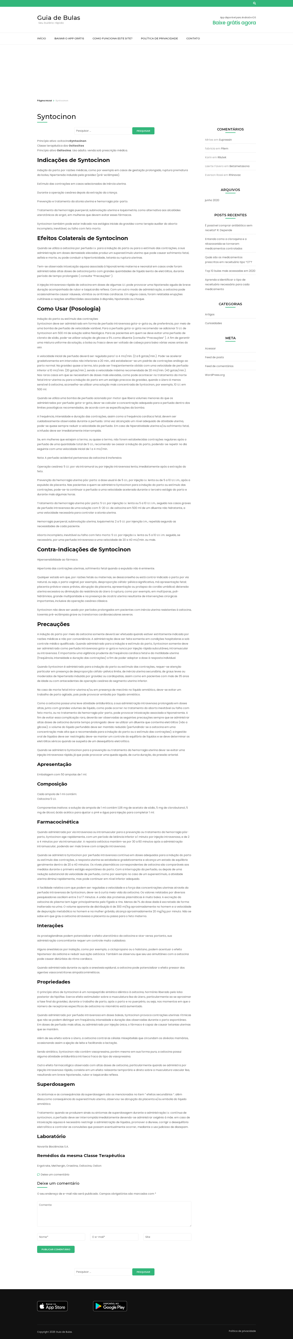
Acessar (210, 348)
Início (41, 38)
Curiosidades (213, 323)
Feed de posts (214, 357)
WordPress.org (215, 375)
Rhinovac (235, 175)
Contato (193, 38)
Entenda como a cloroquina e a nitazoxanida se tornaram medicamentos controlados (226, 243)
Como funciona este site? (112, 38)
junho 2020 (212, 200)
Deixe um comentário (55, 1174)
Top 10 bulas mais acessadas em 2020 (230, 271)
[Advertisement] (146, 70)
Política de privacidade (159, 38)
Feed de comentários (219, 366)
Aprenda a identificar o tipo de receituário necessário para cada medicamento (227, 284)
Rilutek (222, 157)
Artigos (209, 314)
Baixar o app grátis (69, 38)
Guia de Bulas (58, 17)
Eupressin (225, 140)
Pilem (224, 148)
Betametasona (239, 166)
